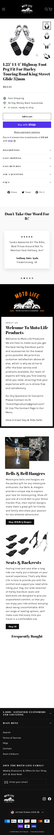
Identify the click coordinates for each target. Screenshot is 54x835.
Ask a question (13, 174)
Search (7, 732)
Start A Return (11, 754)
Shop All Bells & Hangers (19, 522)
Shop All (12, 626)
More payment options (27, 132)
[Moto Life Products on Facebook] (49, 799)
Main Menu (11, 723)
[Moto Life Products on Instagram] (44, 799)
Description (11, 150)
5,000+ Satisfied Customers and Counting (24, 713)
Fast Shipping (12, 158)
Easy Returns (12, 166)
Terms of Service (12, 738)
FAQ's (6, 182)
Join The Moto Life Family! (23, 765)
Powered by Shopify (37, 832)
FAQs (5, 743)
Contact (7, 748)
